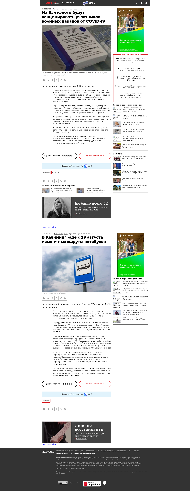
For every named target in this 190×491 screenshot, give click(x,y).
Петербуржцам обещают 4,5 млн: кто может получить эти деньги (134, 186)
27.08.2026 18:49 (47, 234)
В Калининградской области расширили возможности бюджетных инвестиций (130, 96)
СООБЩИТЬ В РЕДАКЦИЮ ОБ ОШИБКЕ (83, 453)
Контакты (136, 451)
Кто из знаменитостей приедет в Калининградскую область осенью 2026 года (131, 78)
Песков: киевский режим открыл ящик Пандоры (133, 164)
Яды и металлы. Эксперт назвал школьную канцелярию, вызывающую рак (133, 124)
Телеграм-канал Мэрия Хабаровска (54, 293)
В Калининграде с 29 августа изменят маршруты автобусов (130, 87)
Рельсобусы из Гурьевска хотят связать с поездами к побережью (130, 69)
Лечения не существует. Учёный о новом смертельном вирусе (133, 130)
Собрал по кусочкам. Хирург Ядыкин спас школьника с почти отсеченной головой (135, 290)
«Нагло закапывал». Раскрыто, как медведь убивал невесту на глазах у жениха (134, 305)
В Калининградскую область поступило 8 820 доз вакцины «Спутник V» (61, 190)
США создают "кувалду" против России (132, 179)
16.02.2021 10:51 (46, 9)
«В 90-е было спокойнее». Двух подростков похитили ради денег (134, 318)
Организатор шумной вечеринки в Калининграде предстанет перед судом (130, 60)
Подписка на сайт (92, 451)
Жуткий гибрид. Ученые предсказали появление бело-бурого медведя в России (135, 283)
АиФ (63, 75)
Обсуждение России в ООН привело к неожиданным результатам (134, 172)
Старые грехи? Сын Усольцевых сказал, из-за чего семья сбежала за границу (134, 116)
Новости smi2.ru (49, 227)
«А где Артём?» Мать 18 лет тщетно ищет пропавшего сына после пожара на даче (134, 138)
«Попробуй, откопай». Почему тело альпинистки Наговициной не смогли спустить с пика (134, 312)
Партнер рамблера (75, 483)
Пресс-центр (79, 451)
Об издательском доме (64, 451)
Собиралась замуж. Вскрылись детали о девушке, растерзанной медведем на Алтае (133, 109)
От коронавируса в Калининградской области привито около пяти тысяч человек (91, 191)
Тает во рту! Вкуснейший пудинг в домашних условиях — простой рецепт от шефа (134, 145)
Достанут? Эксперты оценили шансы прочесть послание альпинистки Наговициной (135, 297)
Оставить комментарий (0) (95, 156)
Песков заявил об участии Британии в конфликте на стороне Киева (134, 157)
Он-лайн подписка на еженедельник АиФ (115, 451)
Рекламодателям (62, 453)
